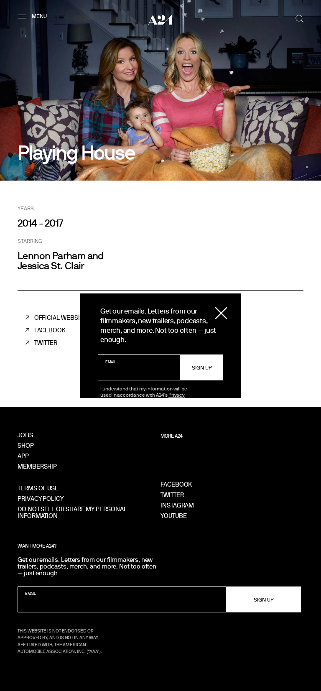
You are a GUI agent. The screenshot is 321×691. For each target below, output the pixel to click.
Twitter (45, 342)
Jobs (25, 435)
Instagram (177, 505)
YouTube (173, 515)
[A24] (160, 20)
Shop (26, 445)
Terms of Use (38, 488)
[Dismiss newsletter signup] (221, 313)
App (23, 455)
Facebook (50, 330)
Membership (37, 466)
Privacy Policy (41, 498)
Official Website (60, 317)
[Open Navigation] (33, 16)
